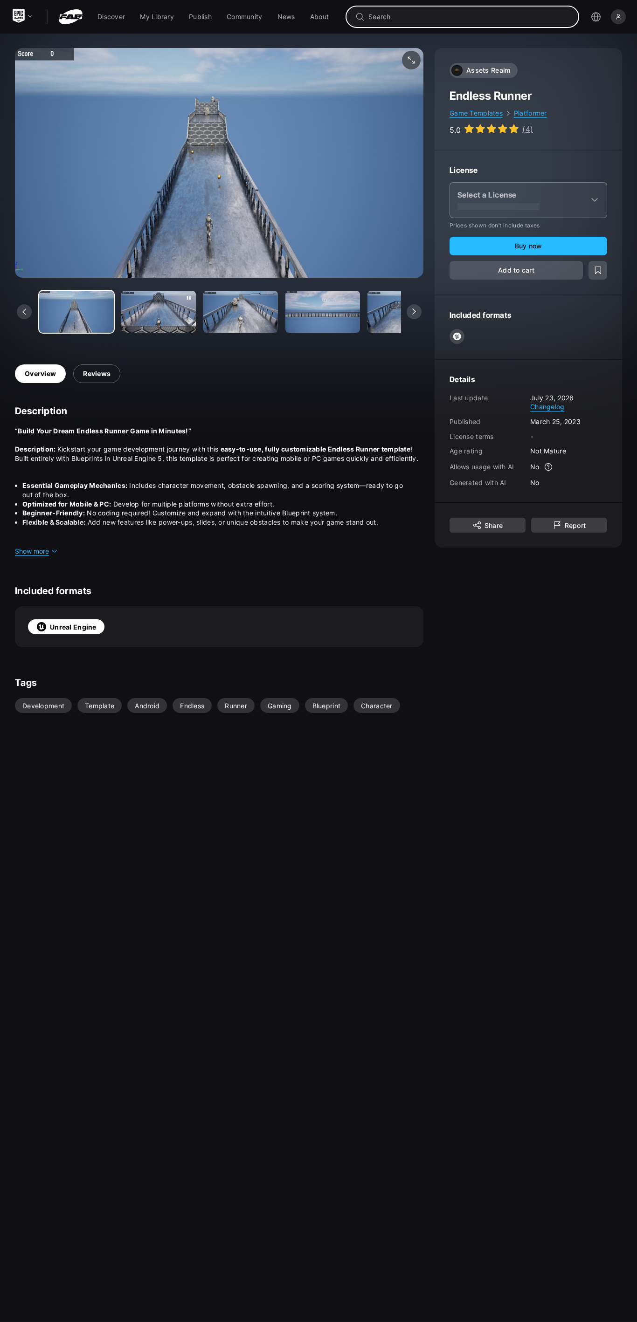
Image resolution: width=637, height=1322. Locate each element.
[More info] (548, 467)
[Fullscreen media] (411, 60)
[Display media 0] (76, 312)
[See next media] (414, 311)
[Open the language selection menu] (596, 16)
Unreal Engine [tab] (73, 627)
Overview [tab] (40, 373)
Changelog (547, 407)
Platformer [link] (530, 113)
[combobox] (468, 16)
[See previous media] (24, 311)
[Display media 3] (322, 312)
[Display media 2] (240, 312)
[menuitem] (111, 16)
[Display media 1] (158, 312)
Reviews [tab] (97, 373)
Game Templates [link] (476, 113)
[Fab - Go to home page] (71, 16)
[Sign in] (618, 16)
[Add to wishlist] (598, 270)
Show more (32, 551)
